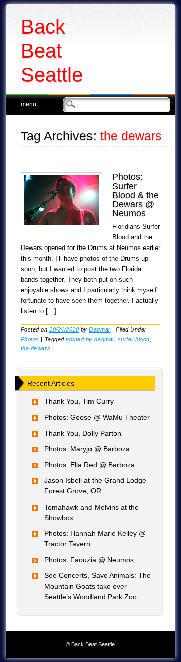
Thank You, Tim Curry (79, 401)
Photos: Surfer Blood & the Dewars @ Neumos (135, 195)
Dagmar (99, 329)
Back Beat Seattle (52, 51)
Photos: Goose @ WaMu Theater (97, 417)
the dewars (35, 348)
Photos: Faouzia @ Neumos (89, 560)
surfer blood (134, 339)
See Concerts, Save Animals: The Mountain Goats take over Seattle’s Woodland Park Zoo (97, 586)
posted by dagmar (90, 339)
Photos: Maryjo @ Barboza (87, 449)
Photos (30, 339)
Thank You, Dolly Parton (82, 433)
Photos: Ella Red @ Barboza (89, 465)
